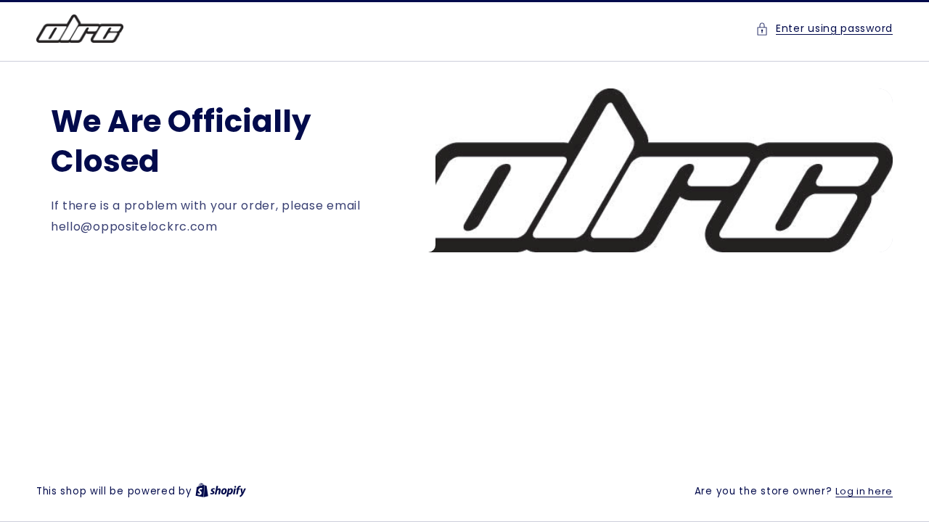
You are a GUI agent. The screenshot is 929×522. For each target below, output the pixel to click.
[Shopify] (220, 491)
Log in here (864, 491)
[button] (824, 29)
